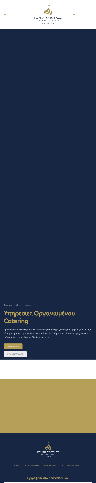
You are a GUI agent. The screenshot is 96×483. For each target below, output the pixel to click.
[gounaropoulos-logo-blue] (48, 3)
